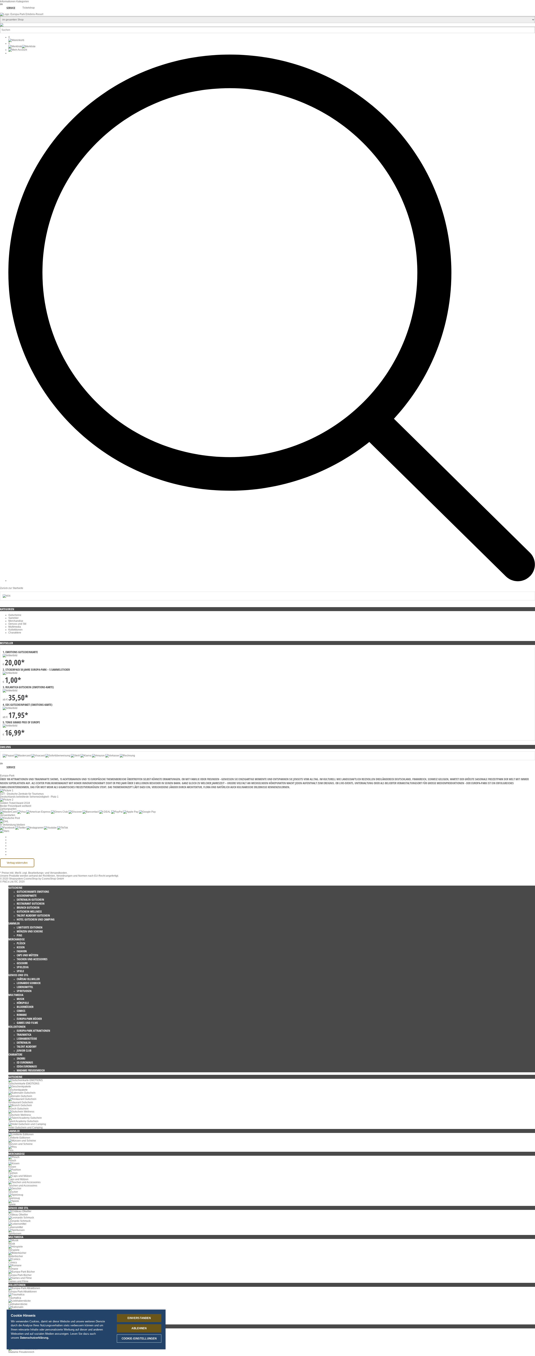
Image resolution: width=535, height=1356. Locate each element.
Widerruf (13, 845)
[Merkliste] (22, 46)
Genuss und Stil (17, 623)
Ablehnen (138, 1328)
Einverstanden (139, 1318)
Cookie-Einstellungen (20, 836)
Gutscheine (14, 615)
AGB (11, 839)
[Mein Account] (17, 49)
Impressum (14, 848)
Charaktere (14, 632)
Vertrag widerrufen (17, 862)
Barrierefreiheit (16, 854)
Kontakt (12, 851)
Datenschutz (15, 842)
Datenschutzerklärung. (34, 1337)
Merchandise (15, 620)
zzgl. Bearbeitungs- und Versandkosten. (45, 872)
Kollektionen (15, 629)
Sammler (13, 618)
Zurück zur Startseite (11, 588)
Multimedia (14, 626)
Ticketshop (28, 7)
